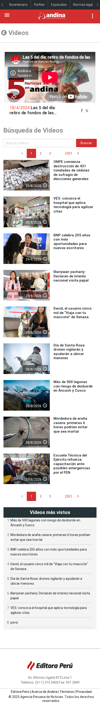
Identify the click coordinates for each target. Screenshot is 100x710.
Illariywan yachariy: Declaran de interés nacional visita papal (71, 276)
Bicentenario (18, 4)
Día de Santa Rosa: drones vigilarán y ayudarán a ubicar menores (69, 351)
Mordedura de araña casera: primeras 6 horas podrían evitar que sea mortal (70, 424)
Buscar (86, 143)
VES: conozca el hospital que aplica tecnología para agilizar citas (73, 204)
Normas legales (84, 4)
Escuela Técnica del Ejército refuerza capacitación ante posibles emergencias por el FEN (71, 464)
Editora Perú (20, 692)
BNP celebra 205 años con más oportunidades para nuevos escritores (71, 241)
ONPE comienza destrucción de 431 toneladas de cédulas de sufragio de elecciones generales (71, 170)
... (59, 153)
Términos (67, 692)
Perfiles (39, 4)
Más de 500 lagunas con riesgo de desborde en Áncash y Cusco (73, 386)
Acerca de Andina (44, 692)
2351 (68, 153)
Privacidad (84, 692)
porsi (14, 622)
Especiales (59, 4)
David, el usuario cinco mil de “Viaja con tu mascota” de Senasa (72, 312)
